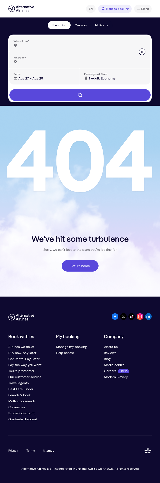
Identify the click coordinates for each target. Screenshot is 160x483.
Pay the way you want (24, 365)
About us (111, 347)
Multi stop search (21, 401)
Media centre (114, 365)
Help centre (65, 353)
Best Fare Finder (20, 389)
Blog (107, 359)
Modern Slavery (116, 377)
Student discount (21, 413)
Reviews (110, 353)
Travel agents (18, 383)
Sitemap (48, 450)
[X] (123, 319)
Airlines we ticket (21, 347)
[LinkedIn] (148, 319)
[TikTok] (131, 319)
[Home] (21, 9)
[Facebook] (115, 319)
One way (81, 25)
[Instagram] (140, 319)
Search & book (19, 395)
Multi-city (101, 25)
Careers (110, 371)
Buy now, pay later (22, 353)
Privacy (13, 450)
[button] (91, 9)
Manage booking (117, 9)
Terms (30, 450)
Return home (80, 266)
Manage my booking (71, 347)
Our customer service (24, 377)
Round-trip (59, 25)
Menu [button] (145, 9)
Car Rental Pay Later (24, 359)
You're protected (21, 371)
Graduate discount (22, 419)
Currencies (16, 407)
